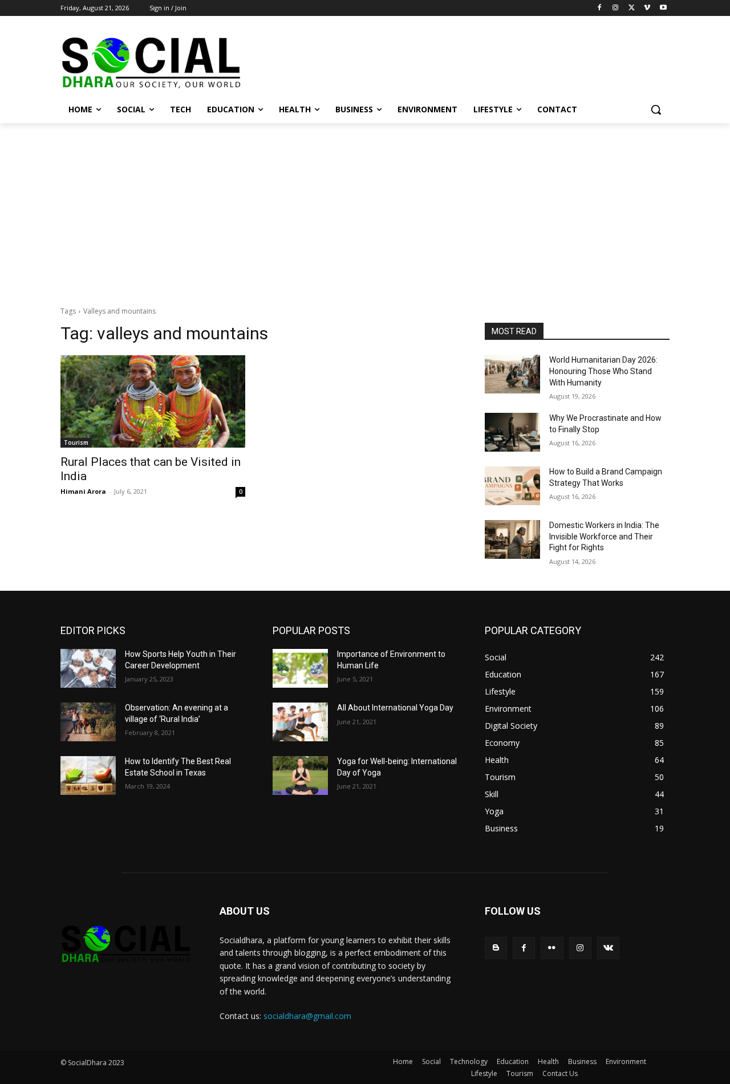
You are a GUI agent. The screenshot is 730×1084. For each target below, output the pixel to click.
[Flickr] (552, 948)
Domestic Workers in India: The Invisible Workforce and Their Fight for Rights (604, 536)
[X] (631, 8)
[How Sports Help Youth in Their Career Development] (88, 668)
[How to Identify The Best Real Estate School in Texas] (88, 775)
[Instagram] (615, 8)
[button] (656, 109)
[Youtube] (663, 8)
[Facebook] (599, 8)
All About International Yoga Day (395, 707)
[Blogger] (496, 948)
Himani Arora (83, 491)
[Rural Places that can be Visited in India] (152, 401)
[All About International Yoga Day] (300, 722)
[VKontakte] (608, 948)
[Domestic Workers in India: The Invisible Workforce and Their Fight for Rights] (512, 539)
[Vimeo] (647, 8)
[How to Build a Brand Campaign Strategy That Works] (512, 485)
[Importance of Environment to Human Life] (300, 668)
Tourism (76, 442)
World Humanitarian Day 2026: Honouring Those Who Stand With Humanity (603, 371)
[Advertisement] (365, 209)
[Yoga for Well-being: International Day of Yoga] (300, 775)
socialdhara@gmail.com (307, 1015)
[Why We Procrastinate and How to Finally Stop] (512, 432)
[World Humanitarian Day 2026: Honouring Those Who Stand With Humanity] (512, 374)
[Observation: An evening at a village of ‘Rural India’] (88, 722)
